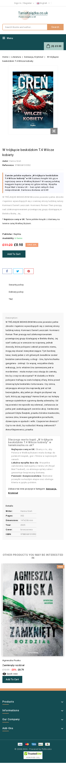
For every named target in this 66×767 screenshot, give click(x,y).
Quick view (10, 674)
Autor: (5, 161)
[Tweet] (18, 271)
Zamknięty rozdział (13, 665)
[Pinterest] (28, 271)
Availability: (8, 238)
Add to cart (14, 254)
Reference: (8, 165)
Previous (3, 623)
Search (55, 27)
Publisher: (7, 234)
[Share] (7, 271)
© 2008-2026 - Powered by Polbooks (33, 749)
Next (63, 623)
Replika (17, 234)
